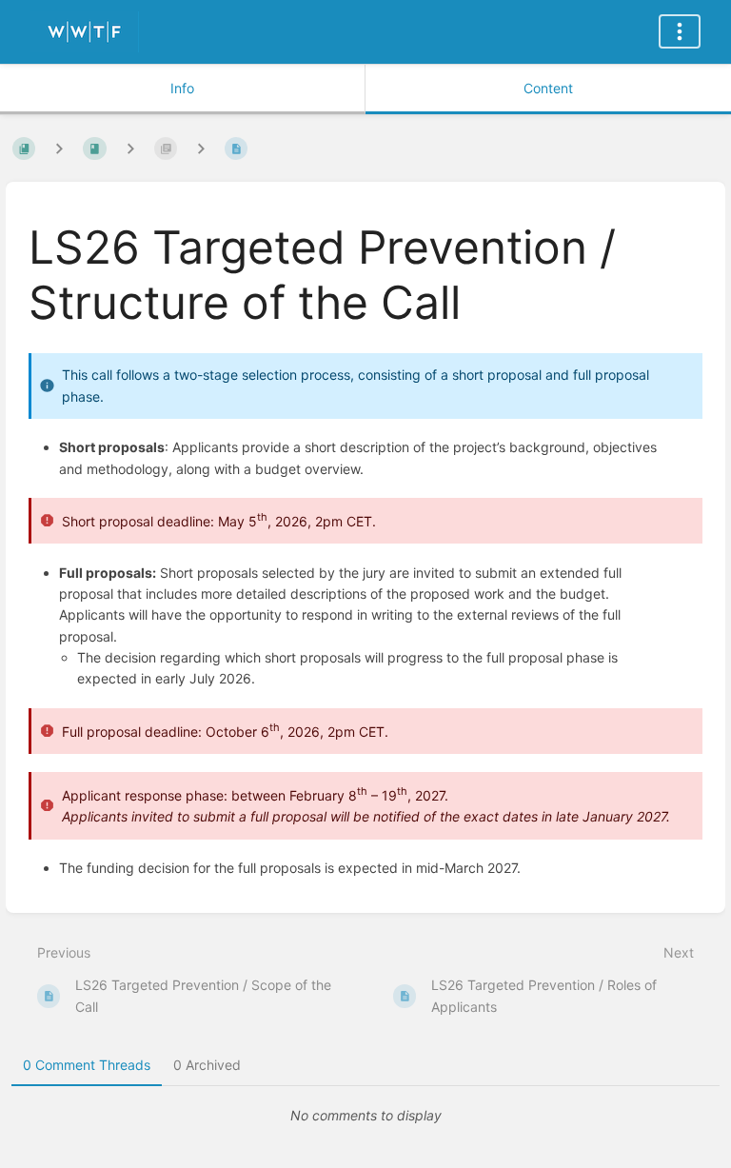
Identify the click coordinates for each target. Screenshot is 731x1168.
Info (182, 88)
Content (548, 88)
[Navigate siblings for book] (59, 148)
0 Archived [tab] (207, 1065)
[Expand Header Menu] (680, 31)
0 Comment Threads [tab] (86, 1065)
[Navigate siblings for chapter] (130, 148)
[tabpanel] (365, 1115)
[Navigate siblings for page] (201, 148)
